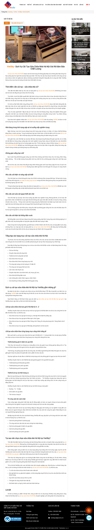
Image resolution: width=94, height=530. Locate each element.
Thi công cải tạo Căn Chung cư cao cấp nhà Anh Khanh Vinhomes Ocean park (81, 44)
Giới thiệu (28, 511)
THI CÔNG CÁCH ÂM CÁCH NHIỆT (53, 4)
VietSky (10, 66)
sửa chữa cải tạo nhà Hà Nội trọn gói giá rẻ (51, 299)
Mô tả (6, 23)
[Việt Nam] (87, 4)
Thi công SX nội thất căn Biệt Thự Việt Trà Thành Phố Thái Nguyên (81, 31)
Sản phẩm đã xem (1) (17, 23)
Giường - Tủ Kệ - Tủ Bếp (15, 12)
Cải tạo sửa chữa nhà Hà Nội (16, 73)
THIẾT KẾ (29, 4)
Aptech (67, 528)
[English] (89, 4)
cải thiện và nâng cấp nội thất (28, 180)
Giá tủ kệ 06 (26, 12)
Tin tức (76, 4)
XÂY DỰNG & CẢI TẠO (38, 4)
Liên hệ (81, 4)
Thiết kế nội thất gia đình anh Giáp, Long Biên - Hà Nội (81, 72)
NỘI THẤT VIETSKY (67, 4)
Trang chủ (22, 4)
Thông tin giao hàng (32, 514)
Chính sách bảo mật (32, 518)
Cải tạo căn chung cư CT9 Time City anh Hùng (81, 58)
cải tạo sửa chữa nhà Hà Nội (46, 90)
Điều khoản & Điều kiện (32, 521)
